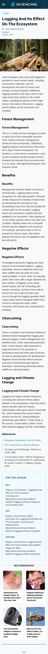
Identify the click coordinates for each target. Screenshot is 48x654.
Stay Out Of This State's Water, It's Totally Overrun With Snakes (34, 633)
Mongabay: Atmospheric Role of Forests (23, 440)
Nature (6, 13)
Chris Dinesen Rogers (14, 29)
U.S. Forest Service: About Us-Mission (22, 445)
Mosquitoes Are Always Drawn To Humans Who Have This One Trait (12, 596)
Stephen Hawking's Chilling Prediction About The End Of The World (35, 596)
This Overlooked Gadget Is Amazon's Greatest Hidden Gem (12, 633)
